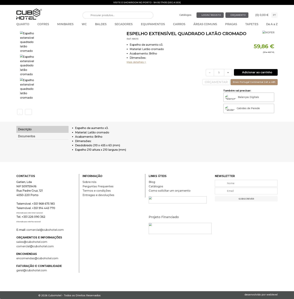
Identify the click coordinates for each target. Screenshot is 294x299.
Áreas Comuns (205, 24)
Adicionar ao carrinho (256, 72)
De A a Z (272, 24)
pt (274, 15)
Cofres (43, 24)
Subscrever (246, 199)
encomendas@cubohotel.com (37, 258)
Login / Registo (211, 15)
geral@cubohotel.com (31, 270)
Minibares (65, 24)
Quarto (22, 24)
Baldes (101, 24)
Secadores (124, 24)
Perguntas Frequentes (98, 186)
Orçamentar (216, 82)
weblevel (272, 294)
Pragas (231, 24)
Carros (179, 24)
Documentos (26, 136)
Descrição (25, 129)
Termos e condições (97, 190)
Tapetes (251, 24)
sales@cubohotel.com (31, 242)
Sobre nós (89, 182)
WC (84, 24)
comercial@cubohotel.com (45, 229)
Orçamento (238, 15)
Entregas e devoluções (98, 195)
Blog (152, 182)
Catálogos (185, 14)
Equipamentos (153, 24)
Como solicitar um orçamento (170, 190)
